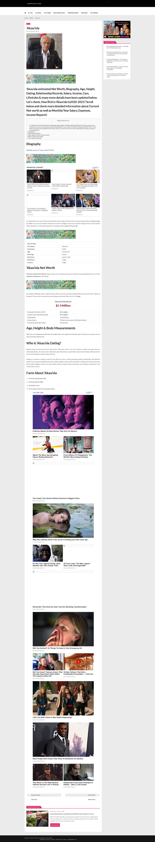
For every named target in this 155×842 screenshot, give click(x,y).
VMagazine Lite (72, 839)
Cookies (41, 838)
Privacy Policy (49, 838)
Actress (38, 13)
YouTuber (47, 13)
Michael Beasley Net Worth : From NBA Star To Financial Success (118, 47)
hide (68, 120)
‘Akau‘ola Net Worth (33, 133)
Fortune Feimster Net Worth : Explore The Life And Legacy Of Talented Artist (117, 75)
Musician (84, 13)
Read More (55, 825)
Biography (31, 132)
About (26, 838)
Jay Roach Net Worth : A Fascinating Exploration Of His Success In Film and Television (117, 61)
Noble (28, 23)
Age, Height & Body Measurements (38, 135)
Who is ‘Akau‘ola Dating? (35, 136)
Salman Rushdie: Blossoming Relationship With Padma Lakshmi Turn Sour (72, 814)
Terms (36, 838)
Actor (30, 13)
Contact (31, 838)
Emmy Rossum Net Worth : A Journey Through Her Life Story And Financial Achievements (117, 53)
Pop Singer (94, 13)
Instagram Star (59, 13)
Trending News (73, 13)
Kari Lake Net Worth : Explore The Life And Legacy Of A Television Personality (117, 68)
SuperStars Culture (34, 3)
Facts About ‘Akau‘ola (34, 138)
